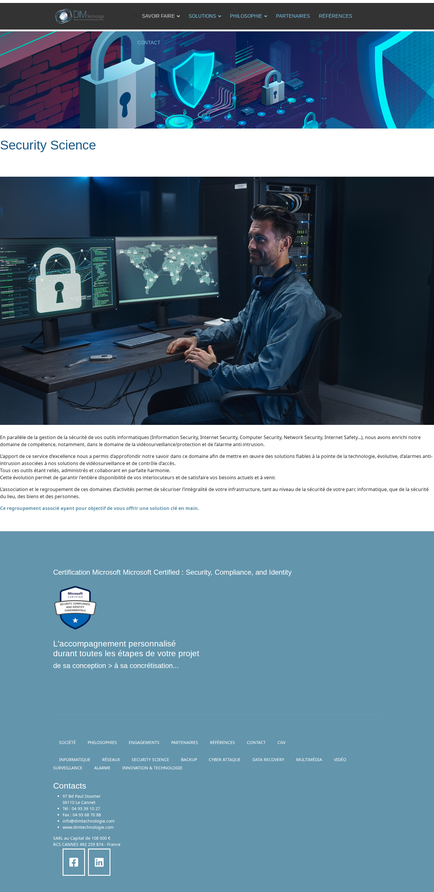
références (222, 742)
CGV (281, 742)
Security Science (150, 759)
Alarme (102, 768)
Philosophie (246, 16)
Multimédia (309, 759)
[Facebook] (74, 862)
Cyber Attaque (225, 759)
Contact (148, 42)
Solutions (202, 16)
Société (67, 742)
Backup (189, 759)
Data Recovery (268, 759)
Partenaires (293, 16)
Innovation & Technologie (152, 768)
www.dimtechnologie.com (88, 827)
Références (335, 16)
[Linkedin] (99, 862)
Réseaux (111, 759)
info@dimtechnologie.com (89, 821)
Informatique (74, 759)
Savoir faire (158, 16)
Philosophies (102, 742)
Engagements (144, 742)
